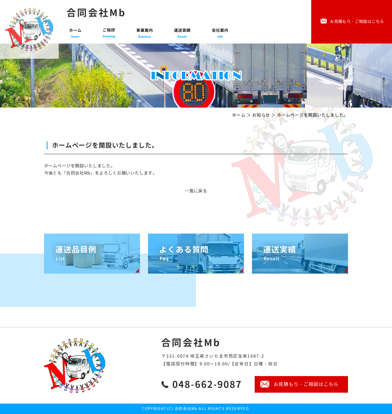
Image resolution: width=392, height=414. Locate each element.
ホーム (238, 115)
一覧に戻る (196, 191)
